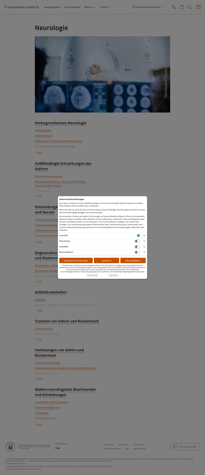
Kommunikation (66, 252)
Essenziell (63, 235)
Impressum (113, 275)
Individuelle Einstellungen (76, 260)
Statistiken (63, 246)
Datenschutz (92, 275)
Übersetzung (64, 241)
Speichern (106, 260)
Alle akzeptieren (133, 260)
